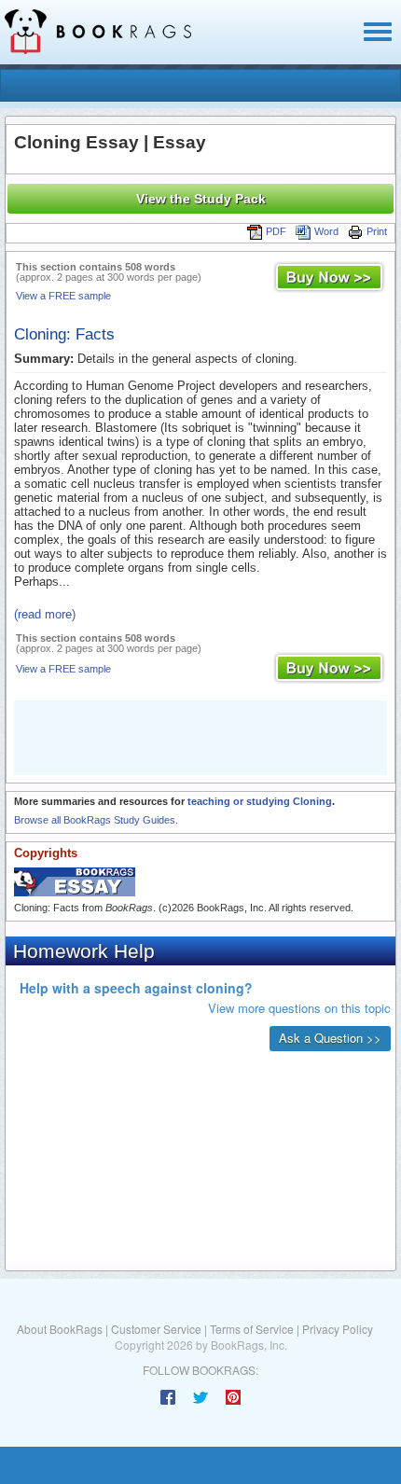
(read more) (45, 614)
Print (376, 231)
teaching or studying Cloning (259, 801)
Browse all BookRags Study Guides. (96, 819)
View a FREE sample (63, 295)
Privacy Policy (337, 1329)
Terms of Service (252, 1329)
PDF (276, 231)
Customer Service (156, 1329)
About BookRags (60, 1329)
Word (326, 231)
